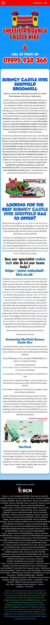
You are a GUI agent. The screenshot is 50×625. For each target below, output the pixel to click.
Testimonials (38, 580)
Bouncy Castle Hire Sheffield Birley (20, 533)
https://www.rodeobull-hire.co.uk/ (25, 272)
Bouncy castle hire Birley (23, 510)
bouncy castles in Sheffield (31, 223)
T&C (44, 591)
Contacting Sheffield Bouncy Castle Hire (25, 341)
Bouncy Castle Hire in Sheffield (21, 519)
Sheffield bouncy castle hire (21, 573)
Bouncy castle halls (16, 503)
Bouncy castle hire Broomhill (22, 512)
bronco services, (41, 313)
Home (12, 584)
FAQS (15, 591)
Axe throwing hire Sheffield (20, 496)
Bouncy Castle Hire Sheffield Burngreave (23, 540)
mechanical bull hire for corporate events (20, 300)
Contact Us (29, 587)
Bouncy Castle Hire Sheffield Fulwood (19, 549)
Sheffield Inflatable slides (26, 575)
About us (5, 496)
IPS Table (31, 607)
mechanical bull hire (15, 281)
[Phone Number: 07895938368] (25, 60)
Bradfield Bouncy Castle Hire (24, 561)
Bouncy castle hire (31, 503)
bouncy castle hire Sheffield (26, 211)
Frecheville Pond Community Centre (26, 568)
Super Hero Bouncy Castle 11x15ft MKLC (26, 616)
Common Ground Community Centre (20, 563)
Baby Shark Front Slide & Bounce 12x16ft (29, 605)
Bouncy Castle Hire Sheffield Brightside (29, 535)
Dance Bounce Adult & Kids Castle (23, 566)
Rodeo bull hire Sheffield (32, 591)
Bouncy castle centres (24, 501)
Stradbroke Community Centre (21, 580)
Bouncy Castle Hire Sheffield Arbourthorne (26, 526)
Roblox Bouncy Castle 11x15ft (28, 609)
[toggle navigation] (45, 3)
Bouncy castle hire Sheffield (18, 522)
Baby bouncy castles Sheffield (18, 498)
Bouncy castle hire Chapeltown (22, 515)
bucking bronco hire (10, 292)
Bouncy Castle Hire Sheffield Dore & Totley (22, 545)
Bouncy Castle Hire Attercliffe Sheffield (23, 508)
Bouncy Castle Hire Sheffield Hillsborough (27, 554)
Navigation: (38, 3)
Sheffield (25, 447)
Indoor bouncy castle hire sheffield (28, 570)
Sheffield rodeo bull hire (18, 577)
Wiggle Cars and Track (12, 614)
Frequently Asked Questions (26, 584)
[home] (3, 3)
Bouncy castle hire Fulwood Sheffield (20, 517)
